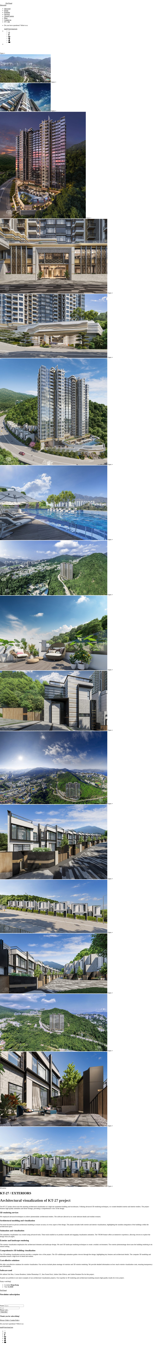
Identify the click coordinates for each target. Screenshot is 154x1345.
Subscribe (4, 1312)
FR (9, 22)
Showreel (3, 5)
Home (6, 10)
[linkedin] (5, 1331)
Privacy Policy (5, 1320)
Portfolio (7, 12)
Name (2, 1306)
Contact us (7, 20)
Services (7, 14)
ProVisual (8, 3)
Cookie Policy (14, 1320)
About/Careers (9, 16)
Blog (5, 18)
